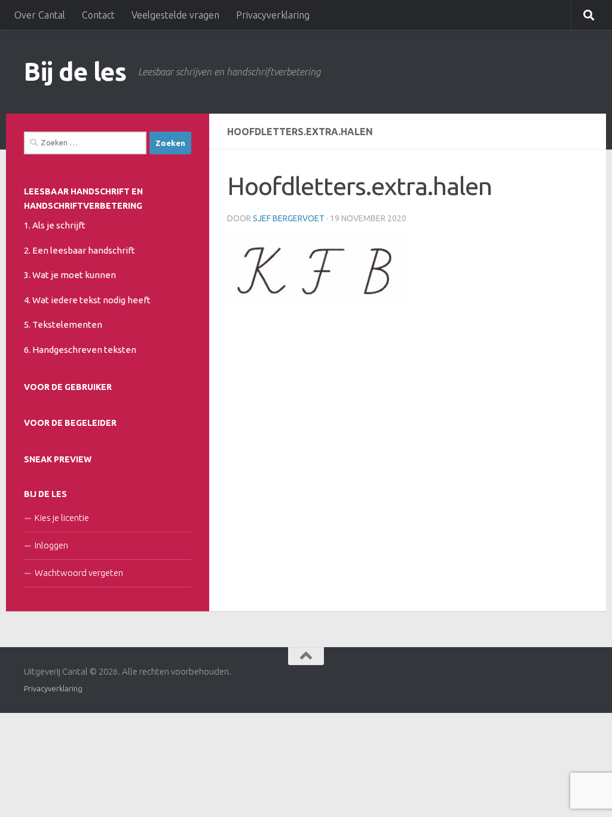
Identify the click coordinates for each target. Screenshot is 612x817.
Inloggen (51, 545)
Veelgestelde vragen (175, 15)
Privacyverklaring (273, 15)
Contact (98, 15)
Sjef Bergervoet (289, 218)
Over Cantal (39, 15)
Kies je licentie (62, 518)
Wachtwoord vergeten (79, 573)
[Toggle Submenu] (179, 224)
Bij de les (75, 71)
